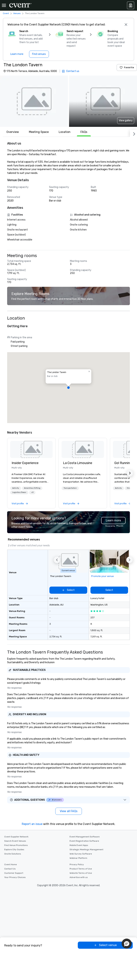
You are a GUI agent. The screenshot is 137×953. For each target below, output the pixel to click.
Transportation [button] (70, 488)
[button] (34, 101)
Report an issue (32, 824)
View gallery (126, 120)
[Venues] (130, 5)
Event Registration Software (84, 841)
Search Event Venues (15, 841)
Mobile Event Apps (79, 845)
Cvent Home (10, 864)
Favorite (129, 67)
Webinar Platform (78, 858)
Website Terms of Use (81, 873)
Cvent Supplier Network (16, 836)
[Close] (126, 24)
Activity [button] (15, 488)
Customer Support (13, 873)
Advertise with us (79, 877)
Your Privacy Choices (15, 877)
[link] (31, 449)
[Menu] (4, 5)
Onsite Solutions (12, 854)
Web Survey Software (81, 854)
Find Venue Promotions (16, 845)
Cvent (6, 13)
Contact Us (10, 868)
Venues (17, 13)
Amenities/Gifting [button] (32, 488)
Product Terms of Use (81, 868)
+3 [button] (32, 492)
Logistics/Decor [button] (19, 492)
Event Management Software (85, 836)
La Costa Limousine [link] (77, 463)
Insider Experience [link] (25, 463)
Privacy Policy (77, 864)
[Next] (133, 133)
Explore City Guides (14, 849)
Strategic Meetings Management (86, 849)
